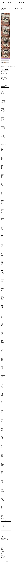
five (1, 318)
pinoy (2, 421)
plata (2, 423)
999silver (2, 235)
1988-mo (2, 166)
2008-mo (2, 193)
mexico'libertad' (3, 375)
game (2, 324)
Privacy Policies (3, 556)
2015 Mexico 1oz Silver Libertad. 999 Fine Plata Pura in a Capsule (4, 83)
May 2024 (2, 120)
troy (1, 493)
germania (2, 326)
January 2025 (2, 111)
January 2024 (2, 125)
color (2, 280)
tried (1, 492)
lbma (2, 353)
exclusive (2, 307)
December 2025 (3, 99)
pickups (2, 419)
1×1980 (2, 184)
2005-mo (2, 191)
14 (7, 525)
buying (2, 265)
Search (6, 69)
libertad (9, 66)
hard (1, 335)
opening (2, 404)
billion (2, 253)
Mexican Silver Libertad (14, 2)
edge (2, 298)
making (2, 367)
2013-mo (2, 201)
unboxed (2, 498)
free (1, 322)
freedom (2, 323)
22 (8, 526)
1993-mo (2, 174)
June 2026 (2, 92)
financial (2, 315)
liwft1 (2, 547)
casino (2, 272)
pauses (2, 410)
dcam (2, 291)
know (2, 349)
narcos (2, 395)
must (2, 393)
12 (4, 525)
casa (1, 271)
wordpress (2, 536)
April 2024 (2, 121)
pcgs (1, 411)
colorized (2, 281)
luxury (2, 366)
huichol (2, 340)
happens (2, 334)
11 (3, 525)
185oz (2, 148)
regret (2, 438)
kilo (1, 348)
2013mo (2, 202)
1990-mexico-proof (3, 168)
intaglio (2, 341)
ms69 (2, 388)
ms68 (2, 387)
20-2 (1, 186)
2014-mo (2, 203)
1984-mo (2, 158)
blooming (2, 257)
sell (1, 458)
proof (13, 66)
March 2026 (2, 95)
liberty (2, 358)
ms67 (2, 386)
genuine (2, 325)
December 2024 (3, 112)
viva (1, 510)
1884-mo (2, 149)
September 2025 (3, 102)
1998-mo (2, 182)
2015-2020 (2, 204)
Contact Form (3, 555)
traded (2, 490)
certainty (2, 274)
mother (2, 383)
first (1, 317)
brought (2, 263)
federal (2, 314)
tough (2, 489)
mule (2, 392)
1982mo (2, 156)
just (1, 344)
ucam (2, 497)
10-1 (1, 147)
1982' (2, 151)
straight (2, 475)
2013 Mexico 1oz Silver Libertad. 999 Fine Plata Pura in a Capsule (4, 85)
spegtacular (2, 466)
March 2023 (2, 136)
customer (2, 288)
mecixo (2, 370)
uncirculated (2, 500)
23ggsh (2, 548)
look (1, 362)
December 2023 (3, 126)
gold (1, 331)
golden (2, 332)
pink (1, 420)
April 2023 (2, 135)
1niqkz (2, 546)
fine (1, 316)
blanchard (2, 256)
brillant (2, 261)
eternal (2, 305)
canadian (2, 270)
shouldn (2, 462)
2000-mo (2, 187)
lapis (1, 350)
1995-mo (2, 177)
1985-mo (2, 159)
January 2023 (2, 138)
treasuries (2, 491)
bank (1, 246)
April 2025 (2, 108)
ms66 (2, 385)
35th (1, 228)
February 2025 (3, 110)
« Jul (3, 530)
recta (2, 437)
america (2, 238)
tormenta (2, 488)
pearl (2, 412)
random (2, 429)
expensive (2, 309)
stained (2, 471)
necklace (2, 397)
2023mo (2, 222)
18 (3, 526)
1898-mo (2, 150)
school (2, 455)
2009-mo (2, 195)
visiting (2, 509)
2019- (2, 211)
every (2, 306)
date (1, 289)
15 (8, 525)
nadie (2, 394)
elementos (2, 300)
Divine (19, 560)
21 (7, 526)
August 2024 (2, 117)
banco (2, 245)
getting (2, 327)
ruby (1, 448)
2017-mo (2, 209)
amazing (2, 237)
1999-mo (2, 183)
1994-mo (2, 175)
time (1, 484)
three (2, 482)
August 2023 (2, 130)
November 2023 (3, 127)
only (1, 401)
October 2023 (3, 128)
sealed (2, 456)
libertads (2, 357)
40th (1, 230)
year (1, 516)
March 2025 (2, 109)
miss (1, 378)
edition (2, 299)
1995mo (2, 178)
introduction (2, 342)
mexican (3, 66)
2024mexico (2, 226)
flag (5, 66)
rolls (1, 447)
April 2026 (2, 94)
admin (8, 11)
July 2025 (2, 104)
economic (2, 297)
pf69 (1, 414)
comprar (2, 283)
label (7, 66)
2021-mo (2, 217)
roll (1, 446)
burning (2, 264)
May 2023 (2, 134)
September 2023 (3, 129)
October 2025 (3, 101)
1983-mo (2, 157)
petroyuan (2, 413)
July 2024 (2, 118)
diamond (2, 296)
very (1, 506)
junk (1, 343)
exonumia (2, 308)
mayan (2, 369)
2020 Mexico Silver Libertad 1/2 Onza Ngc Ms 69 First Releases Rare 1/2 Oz (4, 77)
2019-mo (2, 212)
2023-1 (2, 220)
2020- (2, 213)
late (1, 351)
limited (2, 359)
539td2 (2, 549)
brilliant (2, 262)
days (1, 290)
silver (2, 463)
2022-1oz (2, 218)
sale (1, 453)
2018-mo (2, 210)
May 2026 (2, 93)
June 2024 (2, 119)
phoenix (2, 418)
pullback (2, 428)
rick (1, 445)
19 (4, 526)
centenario (2, 273)
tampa (2, 480)
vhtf (1, 507)
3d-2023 (2, 229)
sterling (2, 474)
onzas (2, 403)
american (2, 239)
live (1, 361)
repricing (2, 440)
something (2, 464)
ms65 (2, 384)
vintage (2, 508)
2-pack (2, 185)
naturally (2, 396)
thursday (2, 483)
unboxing (2, 499)
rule (1, 449)
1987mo (2, 165)
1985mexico (2, 160)
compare (2, 282)
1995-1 (2, 176)
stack (2, 467)
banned (2, 247)
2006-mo (2, 192)
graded (2, 333)
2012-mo (2, 200)
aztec (2, 244)
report (2, 439)
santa (2, 454)
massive (2, 368)
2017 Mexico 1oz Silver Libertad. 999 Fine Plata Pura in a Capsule (4, 74)
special (2, 465)
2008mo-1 (2, 194)
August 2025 (2, 103)
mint (1, 377)
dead (2, 292)
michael (2, 376)
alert (1, 236)
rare (14, 66)
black (2, 254)
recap (2, 436)
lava (1, 352)
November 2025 (3, 100)
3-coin (2, 227)
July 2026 (2, 91)
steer (2, 473)
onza (2, 402)
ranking (2, 430)
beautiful (2, 248)
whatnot (2, 515)
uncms (2, 501)
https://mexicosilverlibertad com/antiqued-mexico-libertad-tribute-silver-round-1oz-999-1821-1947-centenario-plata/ (4, 539)
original (2, 405)
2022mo (2, 219)
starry (2, 472)
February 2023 (3, 137)
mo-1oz (2, 379)
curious (2, 287)
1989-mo (2, 167)
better (2, 252)
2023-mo (2, 221)
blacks (2, 255)
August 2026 (2, 90)
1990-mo (2, 169)
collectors (2, 279)
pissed (2, 422)
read (1, 432)
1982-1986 (2, 152)
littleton (2, 360)
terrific (2, 481)
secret (2, 457)
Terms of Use (3, 557)
